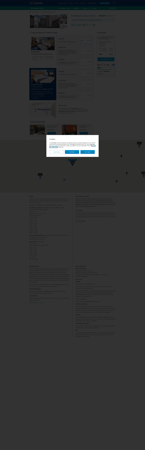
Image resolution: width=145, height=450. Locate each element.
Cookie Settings (56, 152)
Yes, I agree (87, 152)
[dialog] (72, 146)
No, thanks (72, 152)
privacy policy (54, 145)
